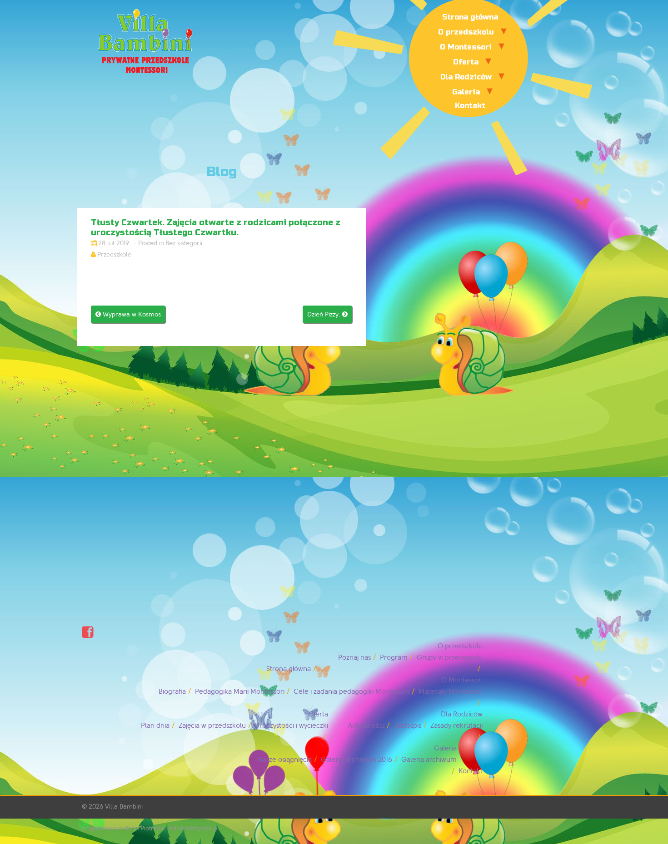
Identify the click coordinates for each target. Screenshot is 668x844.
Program (394, 657)
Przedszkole (114, 254)
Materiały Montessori (451, 692)
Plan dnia (155, 726)
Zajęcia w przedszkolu (212, 726)
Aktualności (366, 726)
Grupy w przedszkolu (450, 657)
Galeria (466, 92)
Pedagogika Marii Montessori (239, 692)
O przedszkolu (466, 32)
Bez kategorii (183, 243)
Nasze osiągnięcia (285, 760)
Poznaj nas (354, 657)
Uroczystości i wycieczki (291, 726)
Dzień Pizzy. (327, 314)
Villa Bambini (124, 806)
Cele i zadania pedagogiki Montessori (351, 692)
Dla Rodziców (466, 77)
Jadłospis (407, 726)
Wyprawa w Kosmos (128, 314)
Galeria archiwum (429, 760)
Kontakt (470, 105)
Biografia (172, 692)
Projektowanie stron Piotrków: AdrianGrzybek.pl (150, 828)
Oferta (466, 62)
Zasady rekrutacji (456, 726)
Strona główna (470, 17)
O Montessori (466, 47)
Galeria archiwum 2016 (356, 760)
